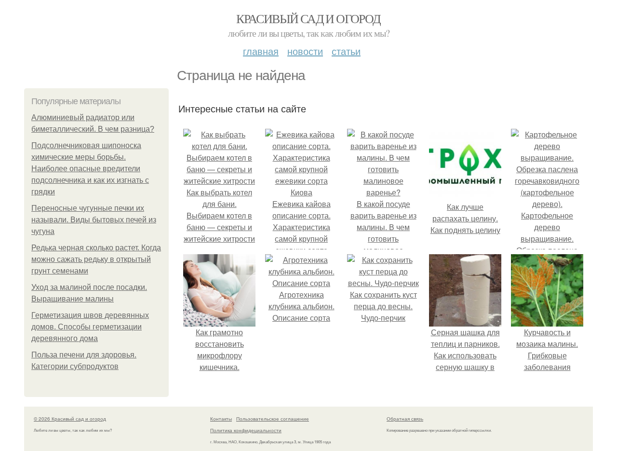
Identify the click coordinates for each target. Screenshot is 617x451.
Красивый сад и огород (308, 18)
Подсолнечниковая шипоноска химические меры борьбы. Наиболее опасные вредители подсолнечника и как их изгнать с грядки (90, 168)
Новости (305, 51)
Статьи (346, 51)
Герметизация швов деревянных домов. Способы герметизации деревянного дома (90, 326)
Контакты (221, 418)
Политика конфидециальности (246, 430)
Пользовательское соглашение (272, 418)
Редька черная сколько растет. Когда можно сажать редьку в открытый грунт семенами (96, 259)
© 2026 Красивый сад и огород (70, 418)
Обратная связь (405, 418)
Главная (261, 51)
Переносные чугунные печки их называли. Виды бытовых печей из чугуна (93, 219)
